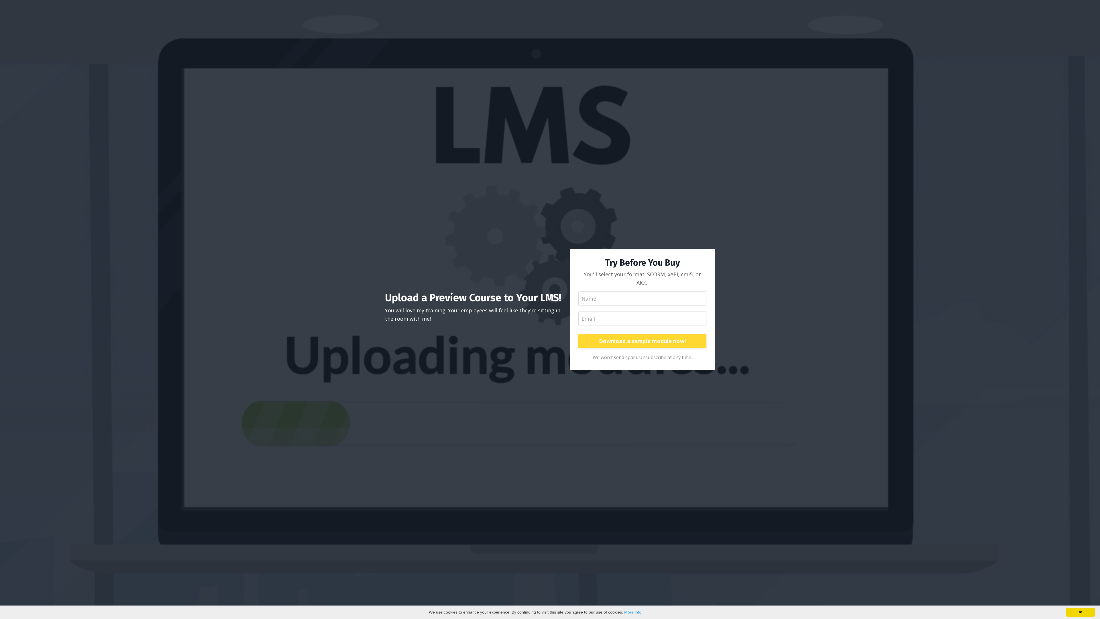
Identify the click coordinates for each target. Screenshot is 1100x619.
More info (632, 612)
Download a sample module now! (642, 341)
